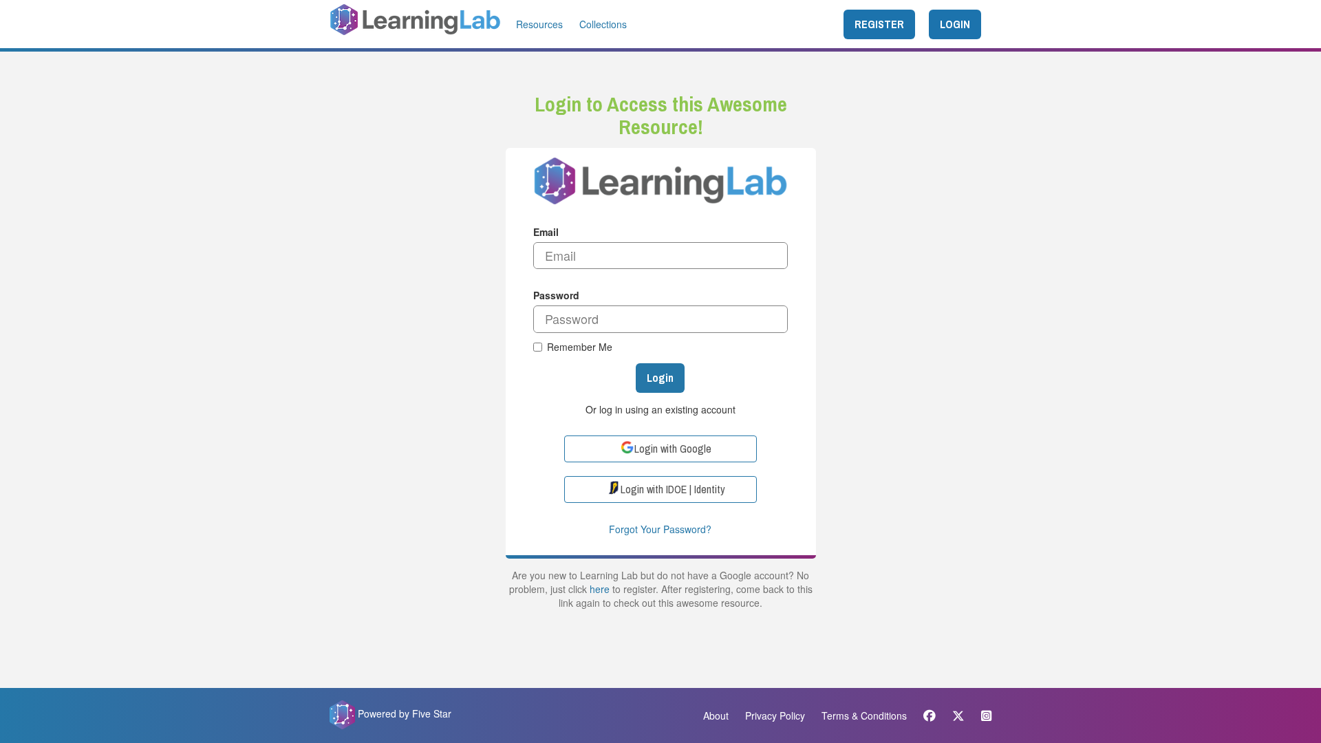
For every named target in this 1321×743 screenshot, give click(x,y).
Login (660, 377)
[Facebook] (929, 715)
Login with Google (672, 448)
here (600, 589)
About (716, 715)
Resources (539, 24)
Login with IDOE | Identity (673, 489)
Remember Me (579, 347)
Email (546, 232)
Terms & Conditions (864, 715)
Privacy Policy (775, 715)
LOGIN (955, 24)
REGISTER (879, 24)
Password (556, 295)
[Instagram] (982, 715)
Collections (603, 24)
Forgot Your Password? (660, 529)
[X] (958, 715)
